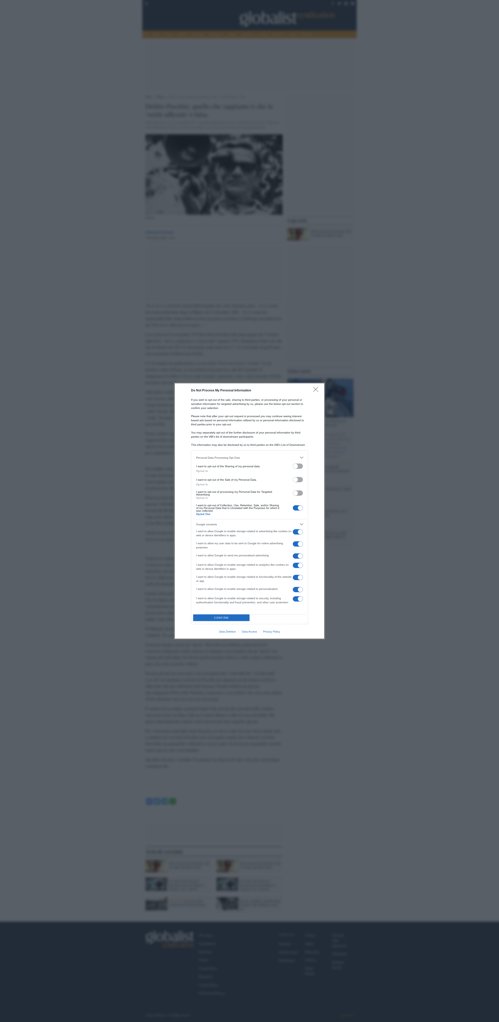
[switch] (298, 466)
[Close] (317, 390)
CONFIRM (221, 617)
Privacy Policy (271, 631)
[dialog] (249, 511)
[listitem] (249, 458)
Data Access (249, 631)
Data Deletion (227, 631)
